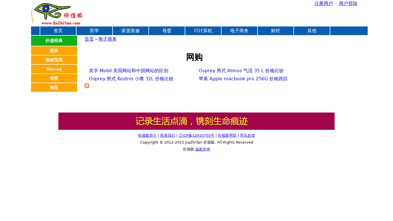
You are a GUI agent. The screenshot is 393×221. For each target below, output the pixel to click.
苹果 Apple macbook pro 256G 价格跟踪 (243, 78)
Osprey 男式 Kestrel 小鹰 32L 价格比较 (131, 78)
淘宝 (54, 87)
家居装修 (130, 30)
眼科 (54, 50)
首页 (89, 39)
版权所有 (202, 149)
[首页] (57, 13)
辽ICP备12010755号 (196, 135)
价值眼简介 (147, 135)
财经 (275, 30)
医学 (94, 30)
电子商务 (107, 39)
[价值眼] (196, 128)
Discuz (54, 69)
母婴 (166, 30)
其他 (311, 30)
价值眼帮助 (227, 135)
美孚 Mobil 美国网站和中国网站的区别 (128, 70)
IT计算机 (203, 30)
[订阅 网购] (87, 86)
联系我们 (167, 135)
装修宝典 (54, 59)
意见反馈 (247, 135)
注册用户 (323, 3)
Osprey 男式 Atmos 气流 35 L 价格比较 (241, 70)
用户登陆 (348, 3)
